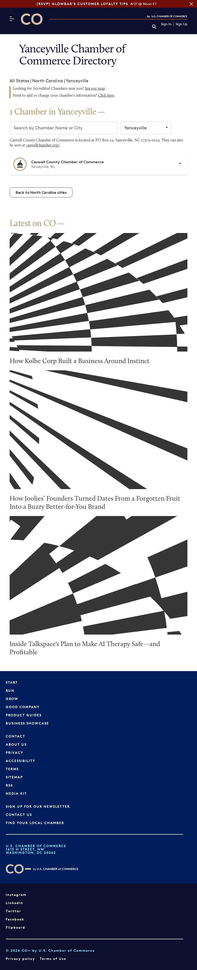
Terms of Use (53, 959)
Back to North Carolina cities (41, 192)
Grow (12, 699)
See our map (95, 89)
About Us (16, 744)
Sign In (166, 24)
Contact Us (19, 815)
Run (10, 690)
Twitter (13, 911)
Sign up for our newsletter (38, 806)
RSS (9, 785)
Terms (12, 769)
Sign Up (181, 24)
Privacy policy (20, 959)
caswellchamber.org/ (42, 145)
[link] (154, 27)
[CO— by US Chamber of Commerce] (32, 19)
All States (19, 80)
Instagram (16, 895)
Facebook (15, 919)
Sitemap (14, 777)
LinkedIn (14, 903)
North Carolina (47, 80)
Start (12, 682)
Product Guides (24, 715)
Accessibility (20, 761)
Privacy (14, 752)
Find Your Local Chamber (35, 823)
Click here (106, 96)
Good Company (23, 707)
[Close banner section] (191, 4)
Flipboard (15, 927)
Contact (15, 736)
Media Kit (16, 793)
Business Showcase (27, 723)
